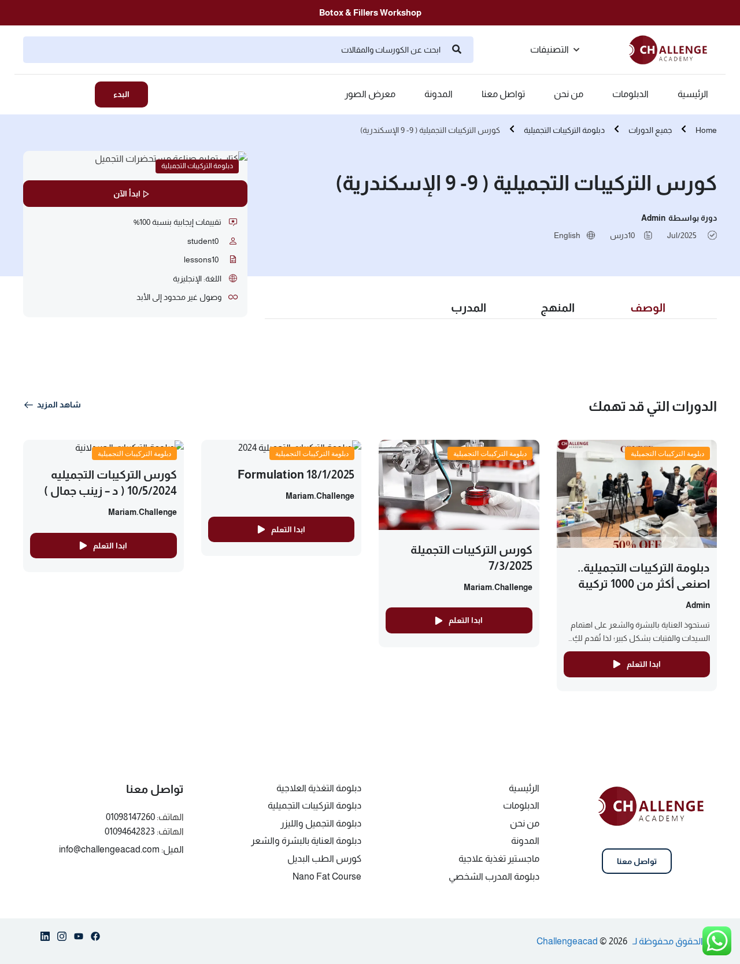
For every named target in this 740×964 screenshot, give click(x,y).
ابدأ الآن (126, 193)
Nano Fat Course (327, 876)
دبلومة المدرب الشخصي (494, 876)
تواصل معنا (503, 94)
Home (706, 130)
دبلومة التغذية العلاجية (318, 788)
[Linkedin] (45, 938)
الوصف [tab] (647, 307)
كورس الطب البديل (324, 858)
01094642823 (130, 831)
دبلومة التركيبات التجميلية (564, 130)
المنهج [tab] (558, 307)
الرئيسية (693, 94)
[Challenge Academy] (673, 49)
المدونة (438, 94)
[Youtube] (78, 938)
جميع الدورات (650, 130)
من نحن (568, 94)
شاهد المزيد (59, 404)
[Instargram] (61, 938)
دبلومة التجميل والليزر (320, 823)
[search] (457, 49)
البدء (121, 94)
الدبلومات (630, 94)
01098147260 (130, 817)
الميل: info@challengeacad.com (121, 849)
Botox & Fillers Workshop (370, 12)
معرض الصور (370, 94)
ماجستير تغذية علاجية (498, 858)
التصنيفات (549, 49)
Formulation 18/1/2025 (296, 474)
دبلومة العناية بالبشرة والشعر (306, 841)
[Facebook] (95, 938)
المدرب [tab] (468, 307)
